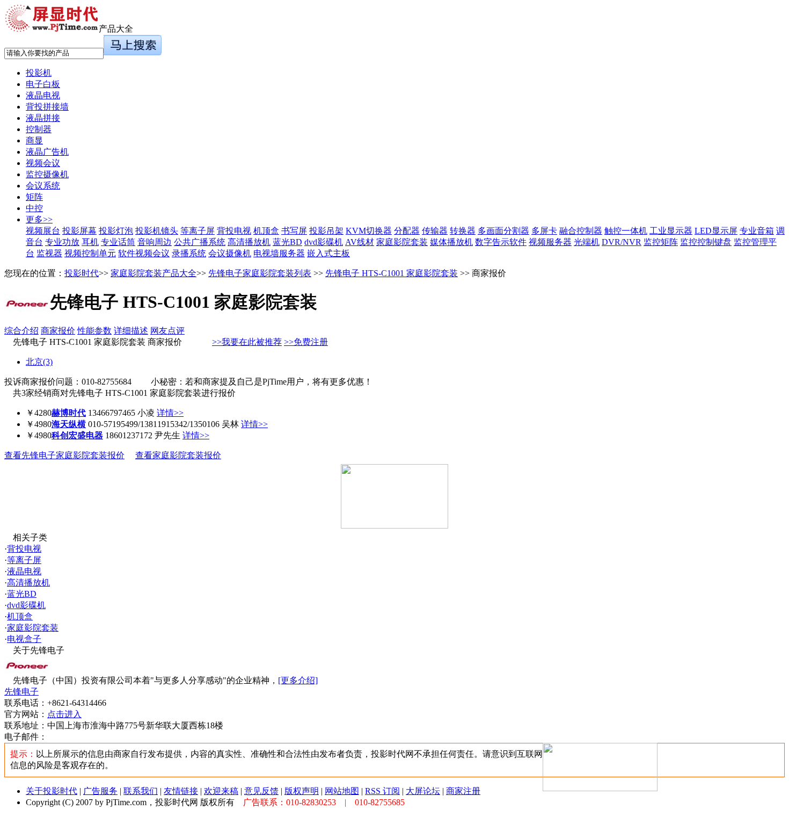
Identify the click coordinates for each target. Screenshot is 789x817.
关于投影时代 (51, 791)
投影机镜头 (156, 230)
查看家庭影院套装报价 (178, 455)
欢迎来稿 (221, 791)
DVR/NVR (621, 242)
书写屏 (294, 230)
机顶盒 (266, 230)
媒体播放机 (451, 242)
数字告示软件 (501, 242)
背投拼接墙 (47, 106)
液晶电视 (43, 95)
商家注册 (463, 791)
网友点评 (167, 330)
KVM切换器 (369, 230)
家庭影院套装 (402, 242)
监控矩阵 (661, 242)
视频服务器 (550, 242)
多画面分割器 (503, 230)
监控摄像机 (47, 174)
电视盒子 (24, 639)
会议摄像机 (229, 253)
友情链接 (181, 791)
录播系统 (189, 253)
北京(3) (39, 361)
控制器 (39, 129)
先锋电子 (21, 691)
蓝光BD (287, 242)
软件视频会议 (144, 253)
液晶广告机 (47, 151)
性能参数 (94, 330)
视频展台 (43, 230)
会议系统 (43, 185)
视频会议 (43, 163)
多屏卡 (544, 230)
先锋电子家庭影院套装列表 (259, 273)
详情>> (170, 412)
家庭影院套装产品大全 (153, 273)
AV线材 (359, 242)
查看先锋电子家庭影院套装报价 (64, 455)
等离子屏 (197, 230)
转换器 (463, 230)
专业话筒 (118, 242)
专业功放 (62, 242)
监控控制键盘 (706, 242)
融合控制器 (580, 230)
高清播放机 (249, 242)
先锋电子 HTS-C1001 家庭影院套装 (391, 273)
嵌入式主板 (328, 253)
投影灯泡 (116, 230)
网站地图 (342, 791)
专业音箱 (757, 230)
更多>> (39, 219)
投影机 (39, 72)
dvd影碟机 (323, 242)
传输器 (435, 230)
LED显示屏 (716, 230)
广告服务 (100, 791)
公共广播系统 (199, 242)
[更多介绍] (298, 680)
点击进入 (64, 714)
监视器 (49, 253)
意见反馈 (261, 791)
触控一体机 (625, 230)
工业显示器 (670, 230)
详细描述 (131, 330)
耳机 (90, 242)
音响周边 (154, 242)
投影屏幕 (79, 230)
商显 (34, 140)
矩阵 (34, 196)
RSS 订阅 (382, 791)
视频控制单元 (90, 253)
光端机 (587, 242)
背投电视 (234, 230)
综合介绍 (21, 330)
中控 (34, 208)
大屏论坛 (423, 791)
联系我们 (140, 791)
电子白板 (43, 84)
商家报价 (58, 330)
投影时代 (81, 273)
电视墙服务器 (279, 253)
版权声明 (301, 791)
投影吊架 (326, 230)
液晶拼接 (43, 117)
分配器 (407, 230)
